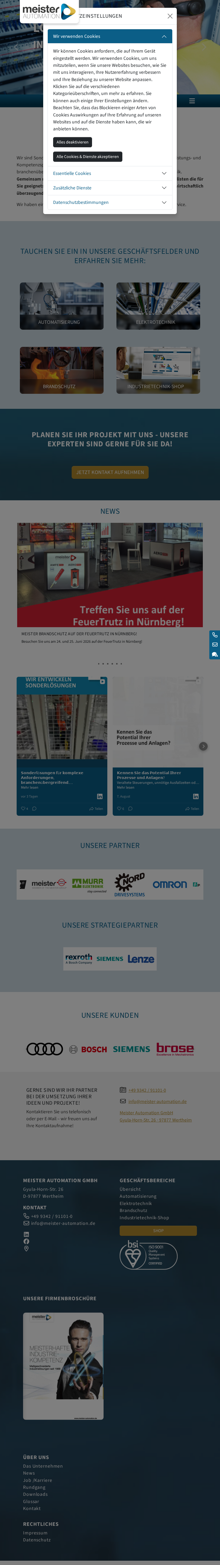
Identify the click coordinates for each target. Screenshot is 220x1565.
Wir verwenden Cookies (76, 36)
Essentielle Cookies (72, 173)
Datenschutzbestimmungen (81, 202)
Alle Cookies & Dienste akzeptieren (88, 157)
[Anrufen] (214, 635)
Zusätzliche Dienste (72, 188)
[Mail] (214, 645)
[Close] (170, 16)
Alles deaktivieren (73, 142)
